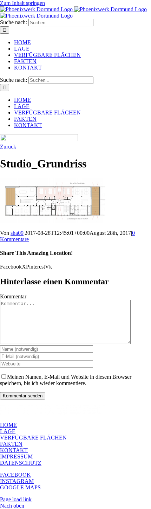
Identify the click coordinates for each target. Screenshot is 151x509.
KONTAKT (14, 450)
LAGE (7, 431)
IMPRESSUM (16, 457)
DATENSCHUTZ (20, 463)
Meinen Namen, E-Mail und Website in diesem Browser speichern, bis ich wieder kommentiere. (65, 380)
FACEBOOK (15, 475)
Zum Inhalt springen (22, 3)
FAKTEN (11, 444)
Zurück (8, 147)
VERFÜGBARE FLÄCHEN (33, 438)
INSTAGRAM (17, 481)
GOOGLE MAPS (20, 487)
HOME (8, 425)
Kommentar (13, 296)
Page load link (16, 499)
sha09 (17, 233)
